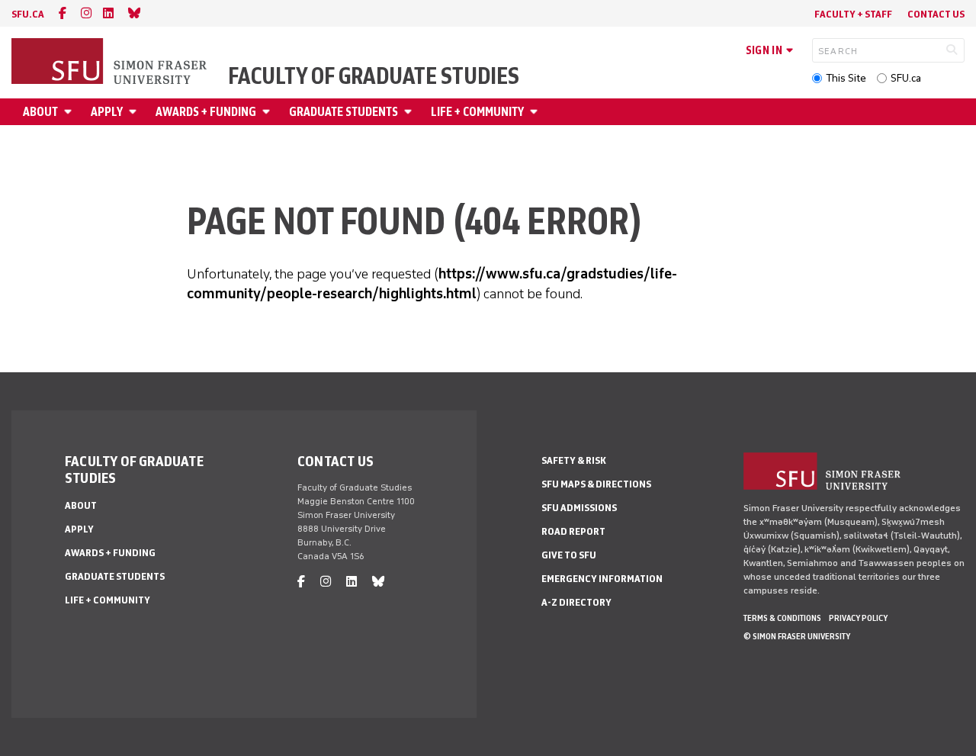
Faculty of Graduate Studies (373, 76)
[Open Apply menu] (135, 111)
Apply (107, 112)
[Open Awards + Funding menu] (268, 111)
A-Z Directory (576, 602)
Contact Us (936, 14)
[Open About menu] (70, 111)
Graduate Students (343, 112)
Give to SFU (568, 555)
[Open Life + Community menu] (536, 111)
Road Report (573, 531)
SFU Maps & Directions (596, 484)
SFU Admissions (579, 507)
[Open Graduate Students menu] (410, 111)
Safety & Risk (573, 460)
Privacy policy (858, 618)
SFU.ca (906, 78)
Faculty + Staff (853, 14)
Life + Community (477, 112)
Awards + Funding (206, 112)
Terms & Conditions (782, 618)
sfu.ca (27, 14)
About (40, 112)
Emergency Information (602, 578)
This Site (846, 78)
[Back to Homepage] (110, 62)
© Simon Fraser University (796, 636)
